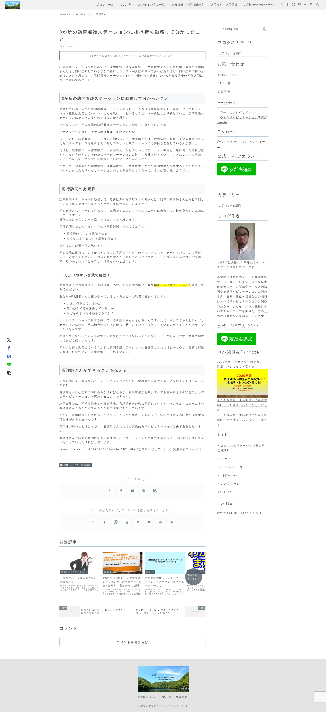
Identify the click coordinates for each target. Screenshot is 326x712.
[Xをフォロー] (281, 4)
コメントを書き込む (132, 642)
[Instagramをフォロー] (293, 4)
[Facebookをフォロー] (287, 4)
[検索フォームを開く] (317, 4)
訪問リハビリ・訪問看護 (77, 465)
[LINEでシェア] (9, 364)
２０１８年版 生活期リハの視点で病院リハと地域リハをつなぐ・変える (242, 420)
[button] (9, 372)
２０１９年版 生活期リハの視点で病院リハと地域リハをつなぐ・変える (242, 405)
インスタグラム (229, 483)
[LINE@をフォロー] (311, 4)
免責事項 (224, 91)
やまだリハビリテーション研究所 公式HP (243, 448)
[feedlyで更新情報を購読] (160, 522)
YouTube (225, 492)
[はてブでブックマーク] (9, 356)
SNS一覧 (224, 83)
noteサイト (226, 458)
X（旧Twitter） (229, 475)
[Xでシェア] (9, 339)
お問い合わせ (227, 75)
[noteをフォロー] (305, 4)
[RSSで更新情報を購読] (171, 522)
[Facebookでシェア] (9, 347)
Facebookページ (230, 467)
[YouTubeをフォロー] (299, 4)
